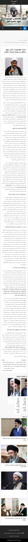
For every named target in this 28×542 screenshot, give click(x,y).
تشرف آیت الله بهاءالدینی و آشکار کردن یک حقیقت (15, 519)
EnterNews (10, 540)
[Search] (3, 28)
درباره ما (13, 3)
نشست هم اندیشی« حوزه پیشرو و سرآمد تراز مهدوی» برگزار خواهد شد (20, 363)
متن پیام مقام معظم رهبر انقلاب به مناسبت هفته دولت (17, 405)
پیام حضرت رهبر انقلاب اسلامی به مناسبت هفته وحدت (24, 404)
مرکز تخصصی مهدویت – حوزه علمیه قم (14, 20)
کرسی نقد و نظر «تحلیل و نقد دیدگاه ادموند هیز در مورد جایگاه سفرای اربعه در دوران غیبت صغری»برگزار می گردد (8, 365)
